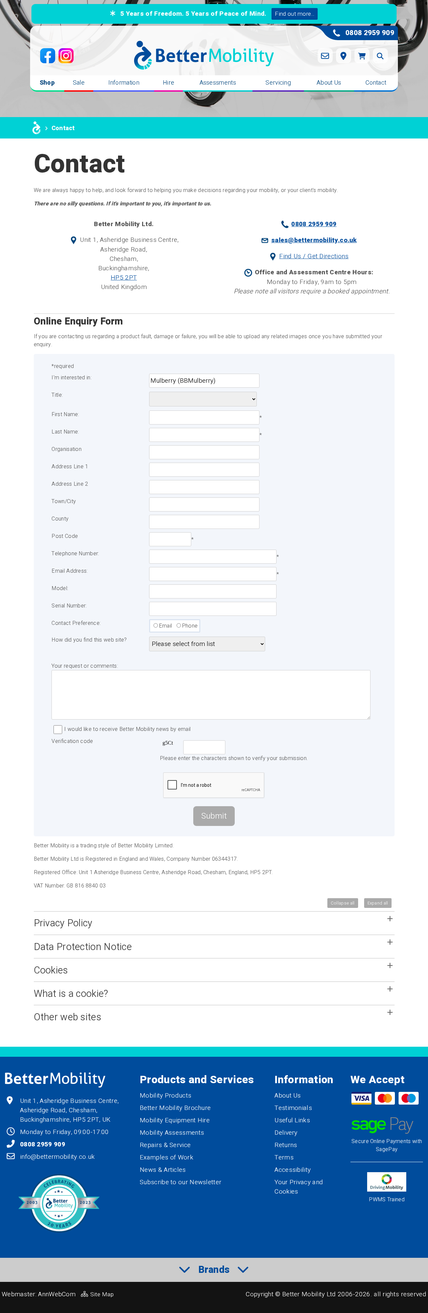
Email (165, 626)
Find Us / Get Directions (313, 256)
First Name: (65, 414)
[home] (36, 127)
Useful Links (292, 1120)
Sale (79, 82)
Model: (59, 588)
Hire (168, 82)
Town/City (63, 501)
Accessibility (293, 1170)
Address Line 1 (69, 467)
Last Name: (65, 432)
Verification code (72, 741)
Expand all (377, 903)
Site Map (102, 1294)
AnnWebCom (57, 1294)
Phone (190, 626)
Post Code (64, 536)
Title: (57, 395)
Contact (375, 82)
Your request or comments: (84, 666)
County (60, 519)
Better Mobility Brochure (175, 1108)
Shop (47, 82)
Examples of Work (166, 1157)
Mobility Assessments (172, 1132)
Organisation (66, 449)
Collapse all (343, 903)
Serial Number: (69, 606)
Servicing (278, 82)
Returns (286, 1145)
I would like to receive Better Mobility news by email (127, 729)
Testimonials (293, 1108)
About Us (329, 82)
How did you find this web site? (89, 640)
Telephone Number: (75, 554)
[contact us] (325, 55)
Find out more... (294, 14)
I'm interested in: (71, 378)
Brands (214, 1270)
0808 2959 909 (313, 224)
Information (123, 82)
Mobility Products (165, 1095)
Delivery (286, 1132)
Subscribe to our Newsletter (180, 1182)
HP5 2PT (124, 277)
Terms (284, 1157)
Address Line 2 (69, 484)
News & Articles (163, 1170)
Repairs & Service (165, 1145)
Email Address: (69, 571)
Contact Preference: (76, 623)
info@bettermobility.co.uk (57, 1156)
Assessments (218, 82)
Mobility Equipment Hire (175, 1120)
